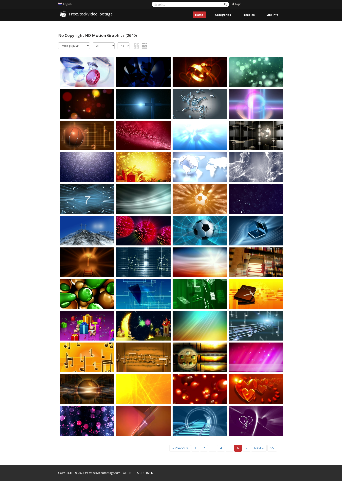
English (67, 4)
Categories (223, 15)
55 (272, 448)
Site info (272, 15)
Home (199, 15)
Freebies (249, 15)
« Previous (180, 448)
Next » (259, 448)
